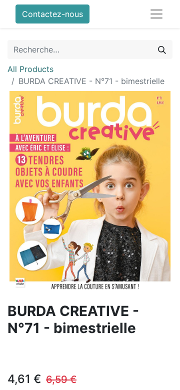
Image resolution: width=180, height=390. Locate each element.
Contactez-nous (52, 14)
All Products (31, 69)
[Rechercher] (162, 49)
